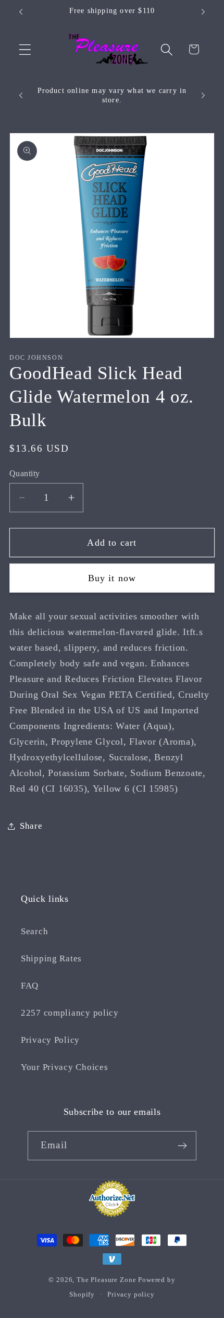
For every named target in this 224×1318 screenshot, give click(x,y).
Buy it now (112, 578)
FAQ (30, 986)
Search (34, 931)
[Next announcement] (203, 12)
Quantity (24, 473)
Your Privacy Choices (64, 1067)
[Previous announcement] (20, 12)
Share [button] (31, 826)
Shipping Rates (51, 958)
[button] (25, 49)
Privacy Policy (50, 1040)
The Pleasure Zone (106, 1280)
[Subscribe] (182, 1145)
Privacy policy (131, 1294)
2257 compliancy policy (70, 1013)
